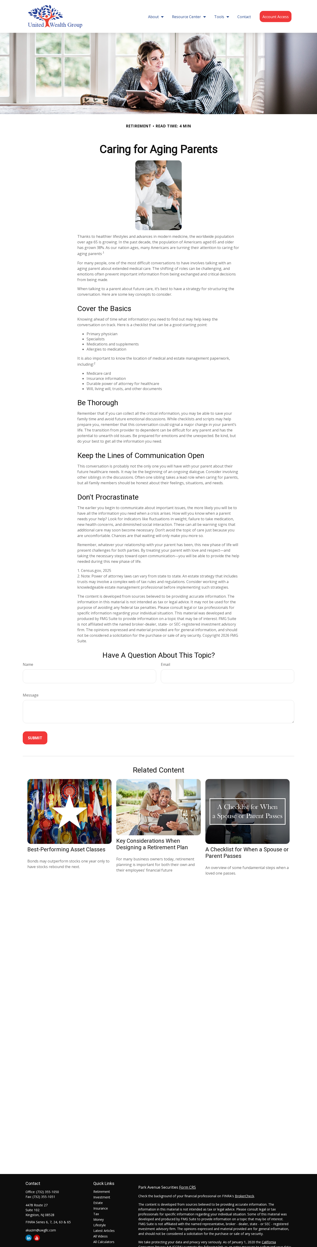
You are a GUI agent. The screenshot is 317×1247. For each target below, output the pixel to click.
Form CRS (187, 1187)
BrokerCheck (244, 1196)
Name (28, 664)
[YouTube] (37, 1238)
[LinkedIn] (29, 1238)
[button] (154, 16)
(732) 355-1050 (47, 1192)
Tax (96, 1214)
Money (98, 1219)
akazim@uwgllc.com (41, 1230)
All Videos (100, 1236)
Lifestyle (99, 1225)
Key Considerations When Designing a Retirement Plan (152, 844)
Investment (101, 1197)
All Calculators (103, 1242)
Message (31, 695)
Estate (98, 1203)
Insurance (100, 1208)
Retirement (101, 1191)
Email (165, 664)
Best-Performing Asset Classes (66, 849)
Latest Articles (104, 1230)
